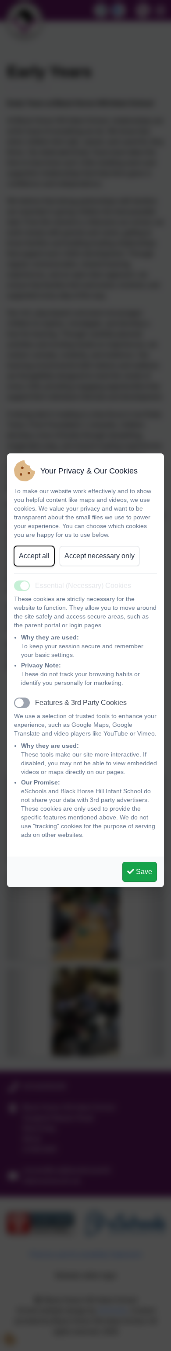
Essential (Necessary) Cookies (83, 585)
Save (143, 871)
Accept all (34, 556)
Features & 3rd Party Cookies (81, 702)
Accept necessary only (99, 556)
